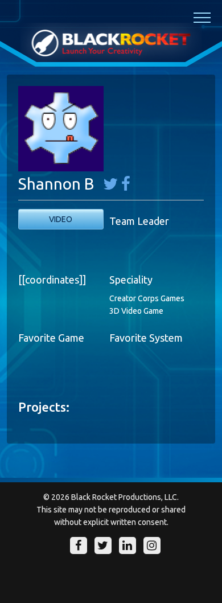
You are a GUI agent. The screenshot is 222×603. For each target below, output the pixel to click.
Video (60, 219)
